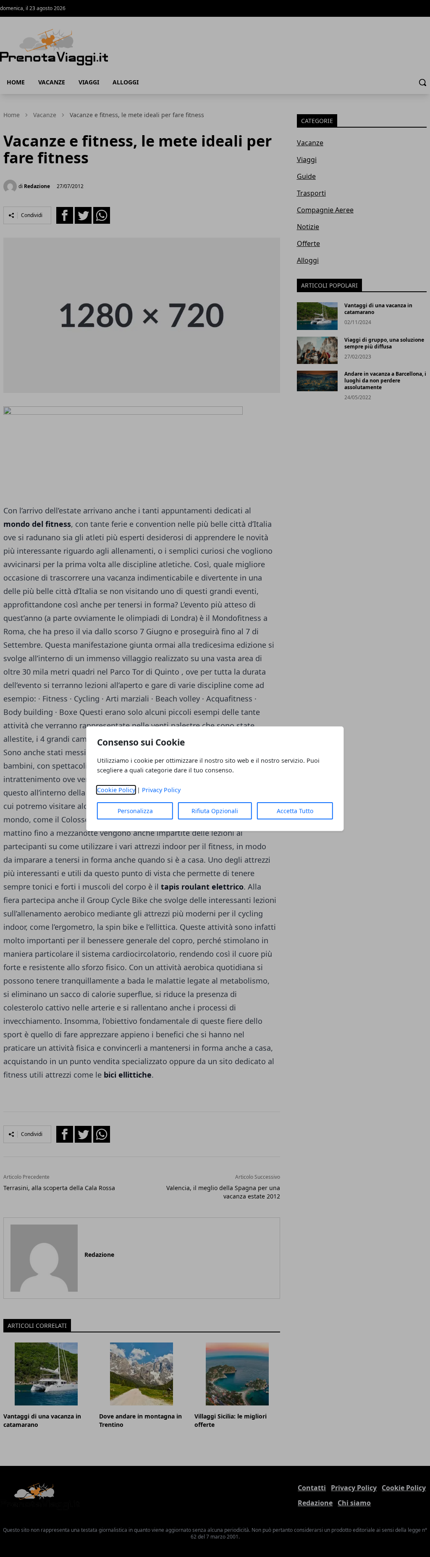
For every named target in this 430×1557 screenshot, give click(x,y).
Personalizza (135, 811)
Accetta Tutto (295, 811)
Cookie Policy (116, 790)
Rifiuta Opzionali (214, 811)
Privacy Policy (161, 790)
